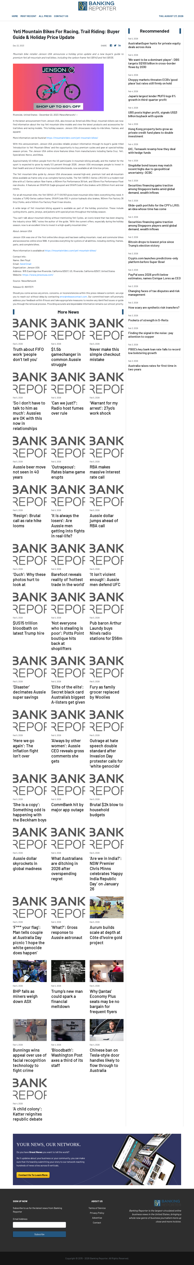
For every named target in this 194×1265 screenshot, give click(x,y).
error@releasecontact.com (73, 296)
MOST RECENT (28, 16)
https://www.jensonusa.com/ (38, 274)
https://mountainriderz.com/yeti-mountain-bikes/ (72, 137)
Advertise (97, 1217)
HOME (15, 16)
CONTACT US (61, 16)
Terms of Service (97, 1208)
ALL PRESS (45, 16)
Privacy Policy (97, 1212)
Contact (97, 1222)
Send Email (25, 263)
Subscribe (39, 1234)
